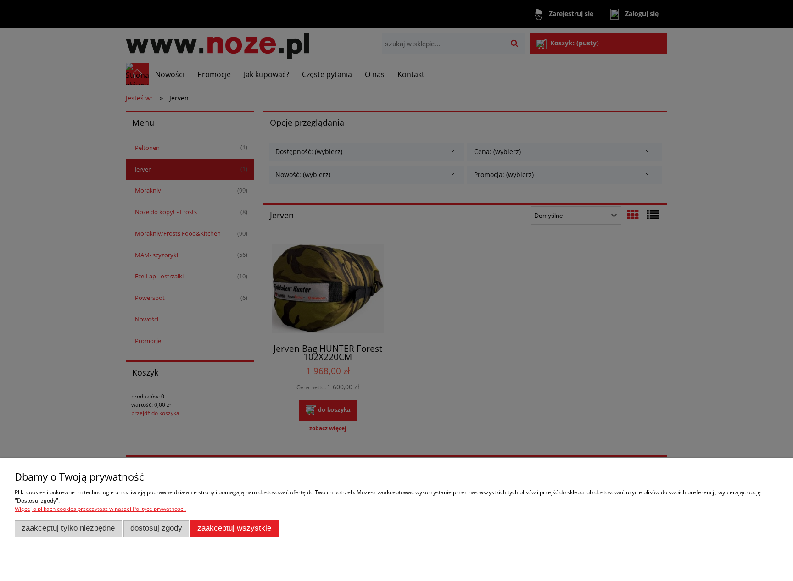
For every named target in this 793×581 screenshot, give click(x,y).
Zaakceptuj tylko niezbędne (68, 528)
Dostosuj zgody (156, 528)
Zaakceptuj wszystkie (234, 528)
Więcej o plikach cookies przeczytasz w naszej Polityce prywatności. (100, 509)
